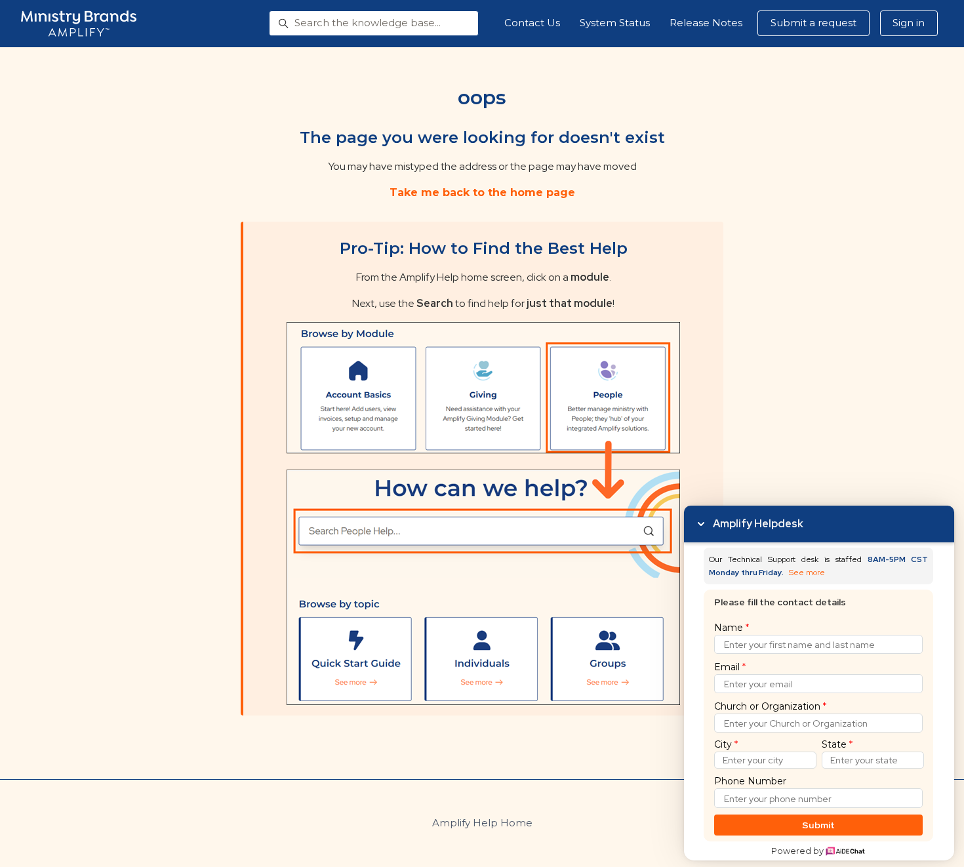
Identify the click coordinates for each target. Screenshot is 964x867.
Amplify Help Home (482, 823)
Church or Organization (770, 706)
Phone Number (750, 781)
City (726, 744)
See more (807, 573)
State (837, 744)
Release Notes (706, 22)
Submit (818, 825)
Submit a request (813, 22)
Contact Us (532, 22)
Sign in (909, 22)
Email (730, 667)
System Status (615, 22)
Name (731, 628)
